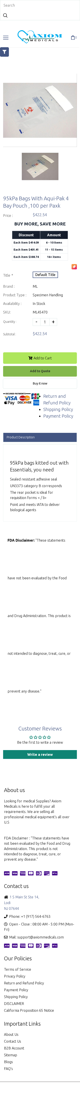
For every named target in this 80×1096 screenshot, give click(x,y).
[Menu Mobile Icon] (5, 37)
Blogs (8, 1062)
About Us (11, 1034)
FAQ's (8, 1069)
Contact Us (12, 1041)
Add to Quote (40, 371)
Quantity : (9, 321)
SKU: (7, 312)
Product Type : (14, 295)
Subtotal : (9, 334)
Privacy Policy (14, 976)
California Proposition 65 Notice (29, 1010)
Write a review (40, 754)
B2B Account (14, 1048)
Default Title (45, 275)
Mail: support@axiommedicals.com (36, 937)
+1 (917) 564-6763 (35, 916)
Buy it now (40, 383)
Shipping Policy (58, 409)
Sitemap (10, 1055)
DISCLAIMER (14, 1004)
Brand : (9, 286)
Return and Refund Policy (24, 983)
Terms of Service (17, 969)
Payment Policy (58, 416)
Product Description (21, 437)
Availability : (12, 304)
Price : (8, 216)
